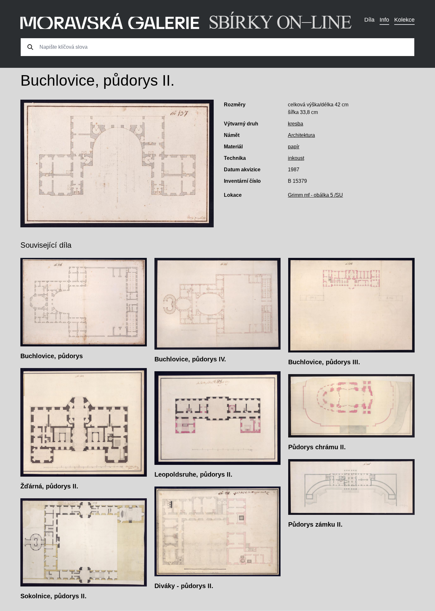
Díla (369, 20)
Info (384, 20)
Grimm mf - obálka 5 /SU (315, 195)
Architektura (301, 135)
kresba (295, 123)
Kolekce (404, 20)
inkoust (296, 158)
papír (293, 146)
